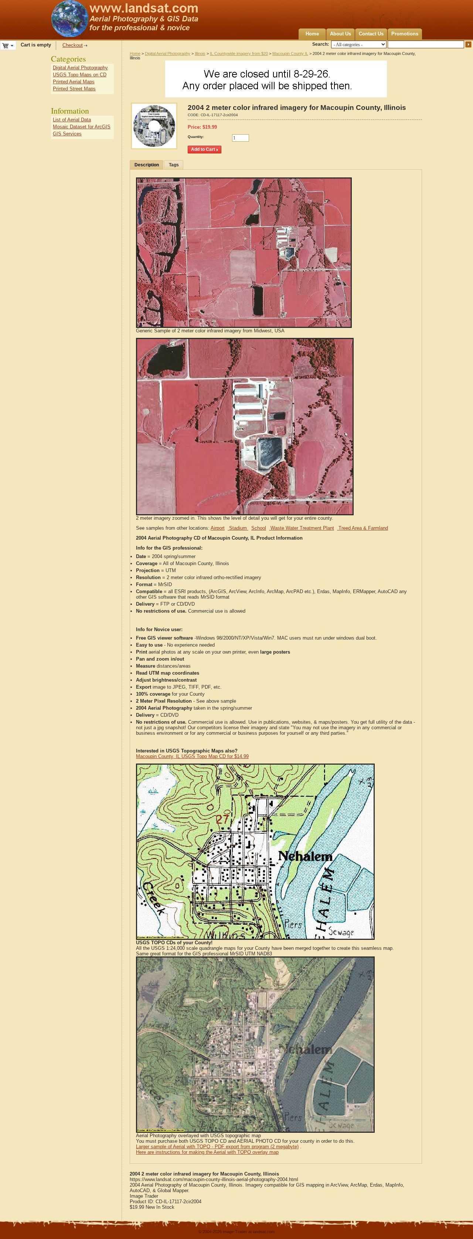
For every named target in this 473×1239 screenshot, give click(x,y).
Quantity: (196, 137)
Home (312, 34)
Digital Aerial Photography (167, 53)
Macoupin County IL (290, 53)
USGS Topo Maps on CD (79, 74)
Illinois (200, 53)
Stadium (238, 528)
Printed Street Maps (74, 88)
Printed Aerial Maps (74, 81)
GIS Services (67, 133)
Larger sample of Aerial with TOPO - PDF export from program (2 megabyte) (217, 1146)
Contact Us (371, 34)
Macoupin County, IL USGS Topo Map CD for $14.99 (192, 756)
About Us (340, 34)
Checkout (72, 45)
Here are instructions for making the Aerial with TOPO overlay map (207, 1152)
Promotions (404, 34)
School (258, 528)
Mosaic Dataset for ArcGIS (81, 126)
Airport (218, 528)
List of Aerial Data (72, 119)
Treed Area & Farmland (362, 528)
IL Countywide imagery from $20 (239, 53)
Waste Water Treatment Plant (301, 528)
